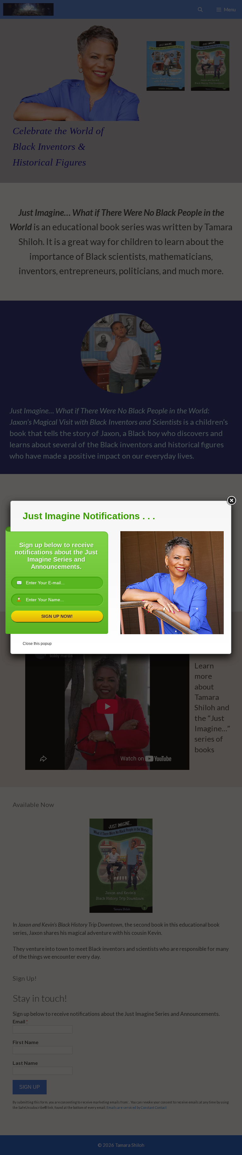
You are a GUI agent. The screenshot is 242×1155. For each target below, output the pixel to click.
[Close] (231, 500)
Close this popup (37, 643)
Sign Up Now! (57, 616)
